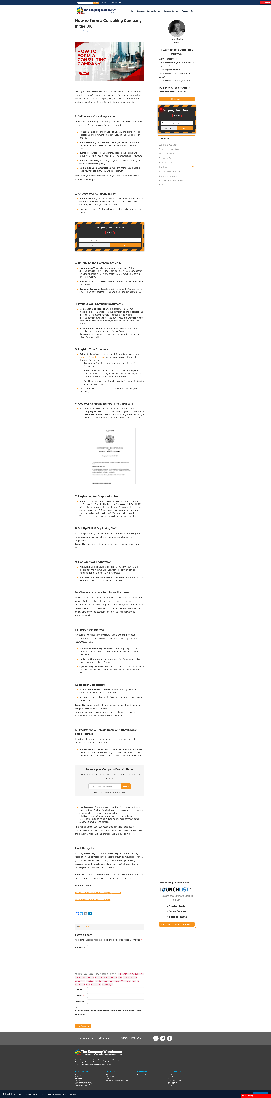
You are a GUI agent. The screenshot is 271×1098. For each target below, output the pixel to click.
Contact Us (171, 1077)
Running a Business (168, 158)
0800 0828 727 (114, 2)
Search (96, 2)
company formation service (92, 357)
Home (133, 11)
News (161, 184)
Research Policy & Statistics (171, 180)
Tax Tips (163, 167)
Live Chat (266, 3)
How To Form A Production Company (93, 899)
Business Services (142, 1075)
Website (80, 1001)
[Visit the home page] (96, 11)
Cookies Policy (172, 1082)
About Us (185, 11)
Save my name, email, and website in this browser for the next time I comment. (109, 1012)
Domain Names (141, 1077)
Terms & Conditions (174, 1084)
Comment (80, 947)
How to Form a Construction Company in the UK (98, 892)
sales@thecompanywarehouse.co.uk (117, 1080)
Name (80, 989)
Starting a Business (85, 927)
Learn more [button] (72, 1094)
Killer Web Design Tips (169, 171)
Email (80, 995)
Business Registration (169, 149)
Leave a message (248, 1096)
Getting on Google (168, 176)
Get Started (176, 99)
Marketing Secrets (167, 153)
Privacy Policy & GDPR (174, 1080)
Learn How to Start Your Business (176, 924)
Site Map (170, 1085)
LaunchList (141, 11)
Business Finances (167, 162)
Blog (192, 11)
